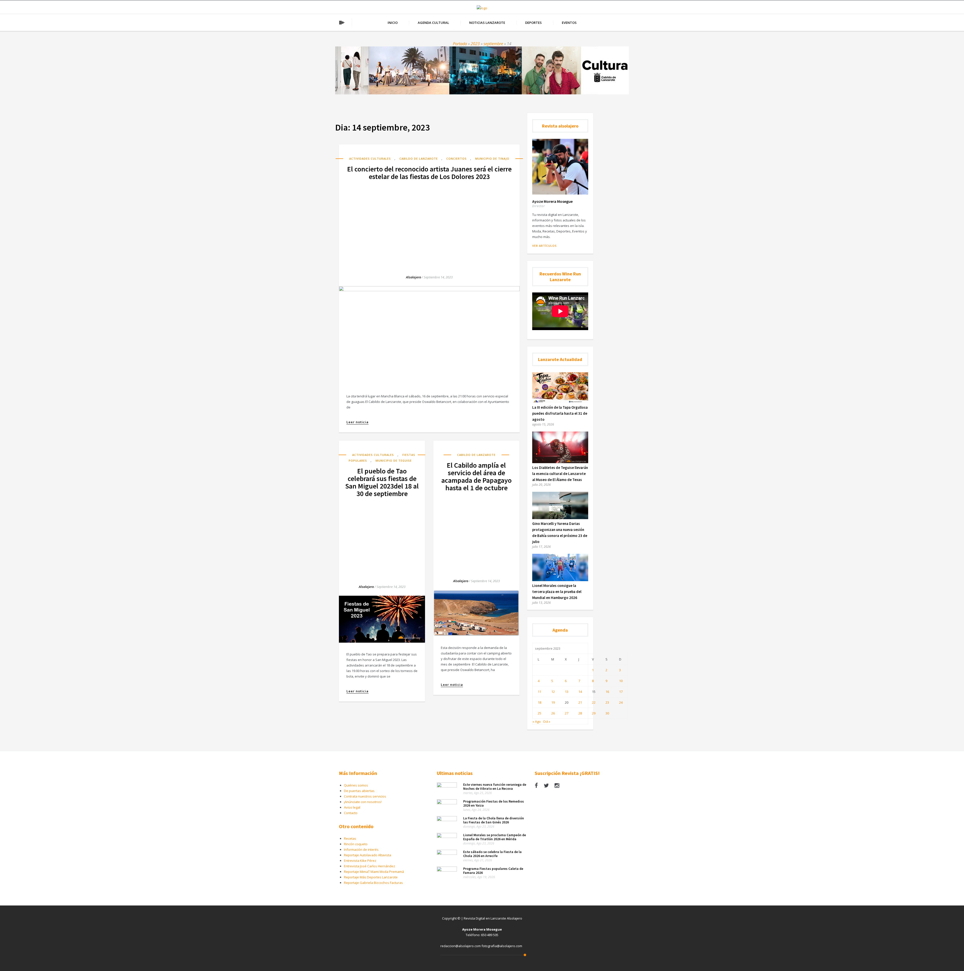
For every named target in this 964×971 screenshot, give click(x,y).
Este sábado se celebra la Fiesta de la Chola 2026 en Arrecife (492, 853)
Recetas (350, 838)
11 (539, 691)
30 (607, 713)
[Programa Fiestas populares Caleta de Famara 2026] (447, 870)
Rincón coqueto (356, 844)
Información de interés (361, 849)
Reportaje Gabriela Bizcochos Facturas (373, 882)
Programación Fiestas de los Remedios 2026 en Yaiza (493, 803)
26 (553, 713)
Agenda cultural (433, 22)
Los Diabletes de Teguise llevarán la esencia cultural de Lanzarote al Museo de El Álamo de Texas (560, 473)
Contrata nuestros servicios (365, 796)
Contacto (350, 813)
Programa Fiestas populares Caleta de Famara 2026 (493, 870)
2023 (475, 43)
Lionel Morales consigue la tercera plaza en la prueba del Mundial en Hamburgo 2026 (556, 591)
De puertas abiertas (359, 790)
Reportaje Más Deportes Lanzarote (371, 877)
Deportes (533, 22)
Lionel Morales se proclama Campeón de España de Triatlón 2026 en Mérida (494, 837)
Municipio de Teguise (394, 460)
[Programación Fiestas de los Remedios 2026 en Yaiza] (447, 803)
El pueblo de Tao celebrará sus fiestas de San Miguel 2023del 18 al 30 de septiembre (382, 482)
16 (607, 691)
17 (621, 691)
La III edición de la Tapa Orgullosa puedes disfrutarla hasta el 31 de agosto (560, 413)
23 (607, 702)
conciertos (456, 158)
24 (621, 702)
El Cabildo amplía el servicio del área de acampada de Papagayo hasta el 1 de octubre (476, 476)
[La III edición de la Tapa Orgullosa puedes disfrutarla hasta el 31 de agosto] (560, 401)
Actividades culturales (370, 158)
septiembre (493, 43)
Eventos (569, 22)
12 (553, 691)
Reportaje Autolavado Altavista (367, 855)
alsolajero (413, 277)
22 (593, 702)
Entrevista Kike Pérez (360, 860)
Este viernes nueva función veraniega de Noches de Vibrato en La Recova (494, 786)
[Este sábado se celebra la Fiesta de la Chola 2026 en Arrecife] (447, 853)
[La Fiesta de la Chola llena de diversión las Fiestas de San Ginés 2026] (447, 820)
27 (566, 713)
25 (539, 713)
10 (621, 681)
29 (593, 713)
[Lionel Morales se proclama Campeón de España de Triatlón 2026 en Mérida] (447, 836)
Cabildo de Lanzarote (418, 158)
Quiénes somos (356, 785)
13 (566, 691)
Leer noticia (357, 422)
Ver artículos (544, 246)
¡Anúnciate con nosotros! (363, 802)
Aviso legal (352, 807)
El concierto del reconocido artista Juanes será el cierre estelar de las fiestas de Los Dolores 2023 (429, 172)
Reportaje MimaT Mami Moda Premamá (374, 871)
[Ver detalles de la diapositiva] (482, 70)
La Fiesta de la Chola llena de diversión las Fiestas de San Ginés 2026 (493, 820)
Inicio (393, 22)
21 (580, 702)
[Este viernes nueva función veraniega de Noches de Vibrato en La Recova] (447, 786)
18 (539, 702)
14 (580, 691)
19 (553, 702)
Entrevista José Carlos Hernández (369, 866)
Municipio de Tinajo (492, 158)
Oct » (546, 721)
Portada (460, 43)
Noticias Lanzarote (487, 22)
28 (580, 713)
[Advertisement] (429, 223)
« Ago (536, 721)
